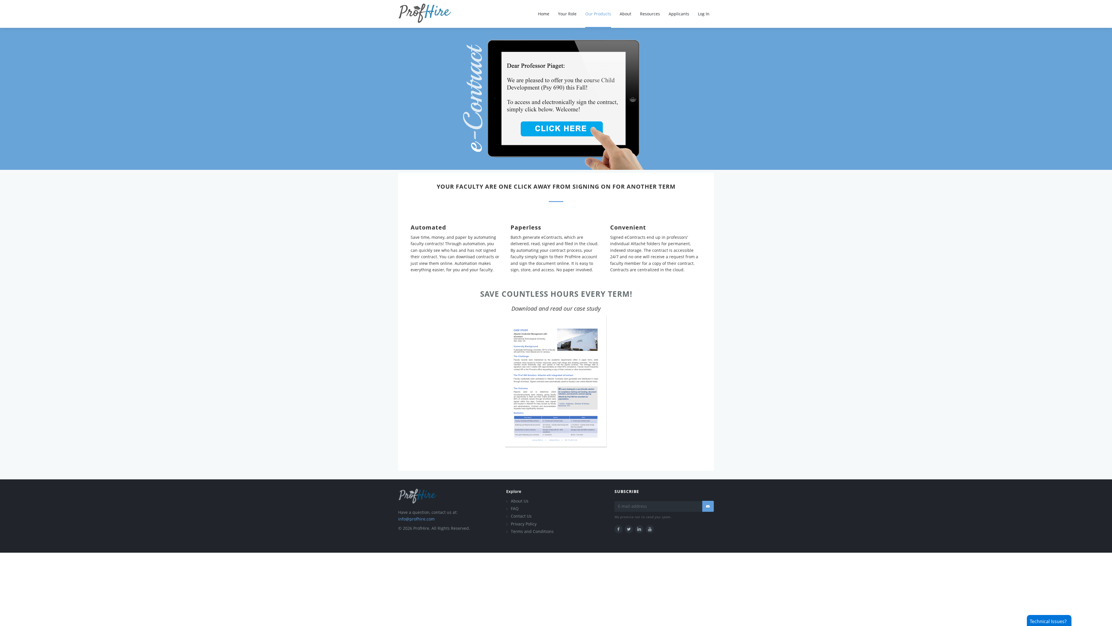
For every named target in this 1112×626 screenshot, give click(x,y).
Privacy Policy (524, 524)
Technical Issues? (1048, 621)
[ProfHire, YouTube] (650, 529)
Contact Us (521, 516)
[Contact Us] (708, 506)
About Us (519, 501)
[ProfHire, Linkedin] (639, 529)
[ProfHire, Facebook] (618, 529)
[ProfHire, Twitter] (629, 529)
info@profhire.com (416, 519)
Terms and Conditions (532, 531)
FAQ (515, 508)
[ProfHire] (417, 498)
